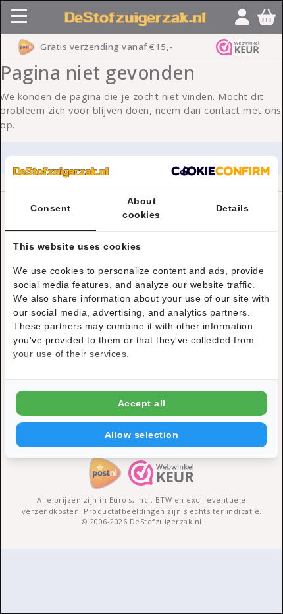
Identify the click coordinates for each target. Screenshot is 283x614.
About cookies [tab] (141, 208)
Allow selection (142, 435)
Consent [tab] (50, 208)
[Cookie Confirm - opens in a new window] (220, 171)
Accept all (142, 403)
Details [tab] (232, 208)
